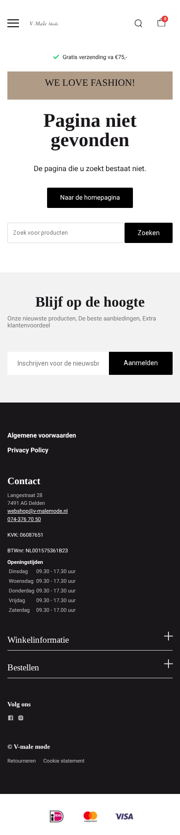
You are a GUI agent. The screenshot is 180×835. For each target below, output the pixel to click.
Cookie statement (63, 761)
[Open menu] (13, 23)
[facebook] (10, 719)
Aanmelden (141, 363)
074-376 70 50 (24, 519)
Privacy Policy (27, 450)
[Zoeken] (138, 23)
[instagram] (21, 719)
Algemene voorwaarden (41, 435)
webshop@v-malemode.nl (37, 511)
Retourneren (21, 761)
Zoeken (149, 233)
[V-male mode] (44, 23)
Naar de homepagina (90, 197)
